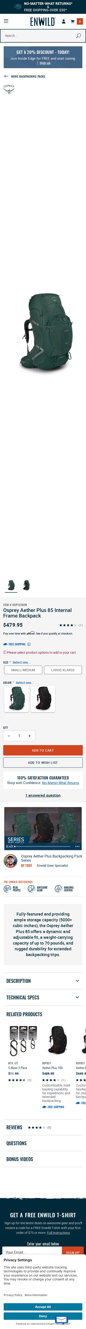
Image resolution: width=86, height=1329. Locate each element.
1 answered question (43, 795)
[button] (11, 585)
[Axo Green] (16, 702)
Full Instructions (58, 1232)
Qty (5, 727)
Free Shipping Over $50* (45, 10)
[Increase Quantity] (29, 736)
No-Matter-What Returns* (48, 3)
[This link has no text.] (64, 21)
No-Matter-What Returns (60, 783)
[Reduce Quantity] (8, 736)
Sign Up (73, 1252)
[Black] (43, 702)
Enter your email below (43, 1244)
